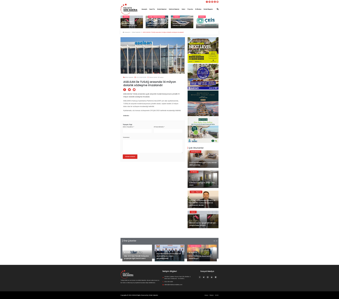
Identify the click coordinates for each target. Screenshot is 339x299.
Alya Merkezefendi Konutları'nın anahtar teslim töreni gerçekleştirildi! (168, 256)
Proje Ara (190, 9)
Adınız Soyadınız (128, 127)
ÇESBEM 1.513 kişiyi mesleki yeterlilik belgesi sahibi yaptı (206, 23)
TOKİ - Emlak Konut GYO (156, 16)
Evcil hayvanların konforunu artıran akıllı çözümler (203, 163)
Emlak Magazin (208, 9)
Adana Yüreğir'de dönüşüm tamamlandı (156, 24)
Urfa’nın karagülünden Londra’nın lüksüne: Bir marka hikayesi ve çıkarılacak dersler (202, 202)
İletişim (212, 295)
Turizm (176, 16)
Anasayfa (144, 9)
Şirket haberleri (136, 32)
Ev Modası (198, 9)
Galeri (183, 9)
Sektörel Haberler (174, 9)
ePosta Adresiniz (159, 127)
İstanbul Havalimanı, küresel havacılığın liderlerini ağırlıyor (180, 23)
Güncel (126, 16)
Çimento (202, 16)
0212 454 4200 (168, 281)
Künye (206, 295)
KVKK (216, 295)
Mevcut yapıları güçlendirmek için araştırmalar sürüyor (129, 23)
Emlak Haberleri (162, 9)
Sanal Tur (152, 9)
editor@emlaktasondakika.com (173, 284)
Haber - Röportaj (196, 192)
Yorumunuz (126, 137)
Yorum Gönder (130, 156)
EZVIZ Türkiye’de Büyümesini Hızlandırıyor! (200, 257)
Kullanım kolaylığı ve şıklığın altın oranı (202, 184)
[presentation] (214, 241)
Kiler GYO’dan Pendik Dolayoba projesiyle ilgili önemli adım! (136, 257)
